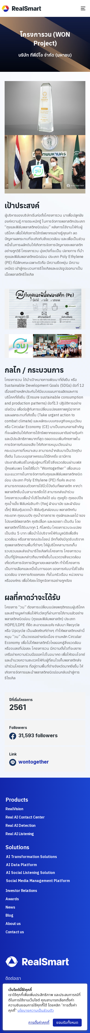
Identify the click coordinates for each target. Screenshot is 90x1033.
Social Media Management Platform (38, 880)
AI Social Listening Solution (30, 872)
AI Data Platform (21, 864)
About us (13, 923)
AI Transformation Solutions (31, 856)
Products (17, 799)
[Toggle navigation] (73, 8)
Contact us (15, 932)
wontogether (33, 762)
